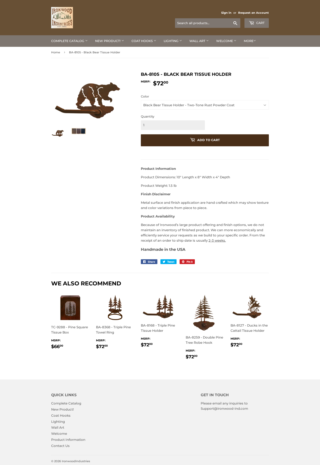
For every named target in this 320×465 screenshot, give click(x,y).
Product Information (68, 440)
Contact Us (60, 446)
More (248, 41)
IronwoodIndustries (76, 461)
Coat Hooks (142, 41)
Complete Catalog (68, 41)
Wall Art (197, 41)
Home (55, 52)
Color (145, 96)
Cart (259, 23)
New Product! (108, 41)
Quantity (147, 116)
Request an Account (253, 12)
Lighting (171, 41)
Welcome (225, 41)
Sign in (226, 12)
